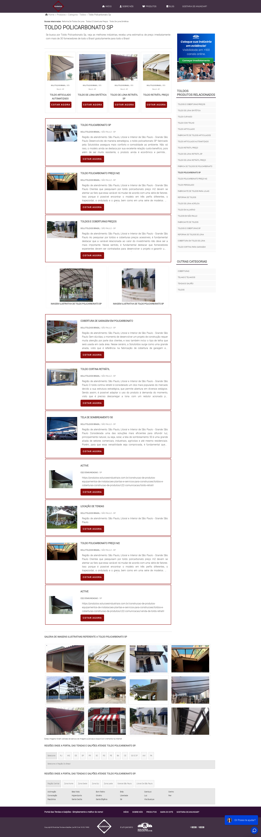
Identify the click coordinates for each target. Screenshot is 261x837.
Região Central (53, 784)
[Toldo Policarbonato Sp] (76, 285)
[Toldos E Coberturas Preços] (190, 690)
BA (118, 756)
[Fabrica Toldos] (65, 690)
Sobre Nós (127, 6)
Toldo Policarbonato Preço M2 (192, 179)
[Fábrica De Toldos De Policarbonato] (65, 658)
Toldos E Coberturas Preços (97, 21)
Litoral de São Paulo (145, 784)
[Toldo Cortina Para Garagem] (107, 721)
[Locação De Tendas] (62, 526)
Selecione (51, 756)
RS (104, 756)
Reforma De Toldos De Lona (73, 21)
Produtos (151, 6)
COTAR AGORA (60, 104)
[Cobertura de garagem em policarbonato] (62, 341)
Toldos (181, 290)
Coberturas (183, 271)
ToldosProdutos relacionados (196, 92)
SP (83, 756)
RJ (61, 756)
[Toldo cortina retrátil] (62, 383)
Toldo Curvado (185, 117)
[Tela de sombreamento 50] (62, 438)
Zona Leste (108, 784)
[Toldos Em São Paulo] (149, 721)
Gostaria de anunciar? (194, 6)
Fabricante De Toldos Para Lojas (193, 191)
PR (90, 756)
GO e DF (134, 756)
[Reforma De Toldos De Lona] (65, 721)
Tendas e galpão (185, 284)
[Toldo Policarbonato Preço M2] (107, 658)
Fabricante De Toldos (188, 222)
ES (76, 756)
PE (111, 756)
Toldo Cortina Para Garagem (192, 247)
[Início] (58, 6)
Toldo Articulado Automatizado (193, 142)
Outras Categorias (192, 261)
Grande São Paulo (125, 784)
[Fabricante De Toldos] (149, 658)
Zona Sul (95, 784)
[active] (61, 491)
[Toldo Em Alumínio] (107, 690)
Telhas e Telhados (186, 277)
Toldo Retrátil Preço (188, 148)
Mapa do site (166, 812)
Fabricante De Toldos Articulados (194, 135)
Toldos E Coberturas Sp (189, 228)
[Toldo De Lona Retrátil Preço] (190, 721)
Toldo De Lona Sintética (119, 21)
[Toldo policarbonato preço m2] (62, 558)
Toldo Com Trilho (186, 123)
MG (68, 756)
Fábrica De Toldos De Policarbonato (195, 166)
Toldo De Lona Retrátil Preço (192, 160)
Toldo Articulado (186, 129)
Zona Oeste (82, 784)
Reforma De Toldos (187, 197)
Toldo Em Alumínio (186, 210)
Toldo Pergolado (186, 185)
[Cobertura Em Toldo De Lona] (149, 690)
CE (125, 756)
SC (97, 756)
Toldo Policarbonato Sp (189, 173)
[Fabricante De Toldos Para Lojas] (190, 658)
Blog (171, 6)
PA (151, 756)
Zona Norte (68, 784)
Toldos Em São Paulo (187, 216)
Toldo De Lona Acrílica (189, 204)
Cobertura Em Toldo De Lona (191, 241)
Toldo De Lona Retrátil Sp (190, 154)
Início (108, 6)
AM (144, 756)
